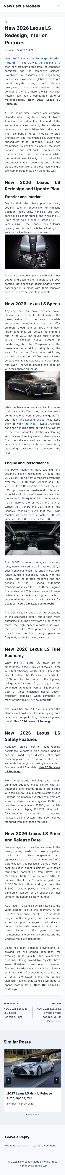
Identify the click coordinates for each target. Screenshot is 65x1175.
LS (6, 22)
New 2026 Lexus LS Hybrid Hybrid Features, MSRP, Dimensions (49, 1012)
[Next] (56, 1080)
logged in (26, 1145)
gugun (11, 50)
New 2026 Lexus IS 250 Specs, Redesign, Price (15, 1010)
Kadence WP (39, 1165)
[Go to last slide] (8, 1080)
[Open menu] (58, 6)
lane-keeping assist (31, 419)
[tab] (26, 1114)
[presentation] (32, 1068)
